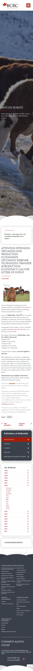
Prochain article (22, 424)
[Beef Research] (10, 5)
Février (7, 507)
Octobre (8, 492)
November (8, 490)
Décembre (8, 488)
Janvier (8, 508)
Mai (7, 501)
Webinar (9, 417)
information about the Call (14, 329)
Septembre (8, 494)
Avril (7, 503)
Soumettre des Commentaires (13, 659)
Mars (7, 505)
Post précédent (7, 424)
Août (7, 495)
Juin (7, 499)
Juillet (7, 497)
